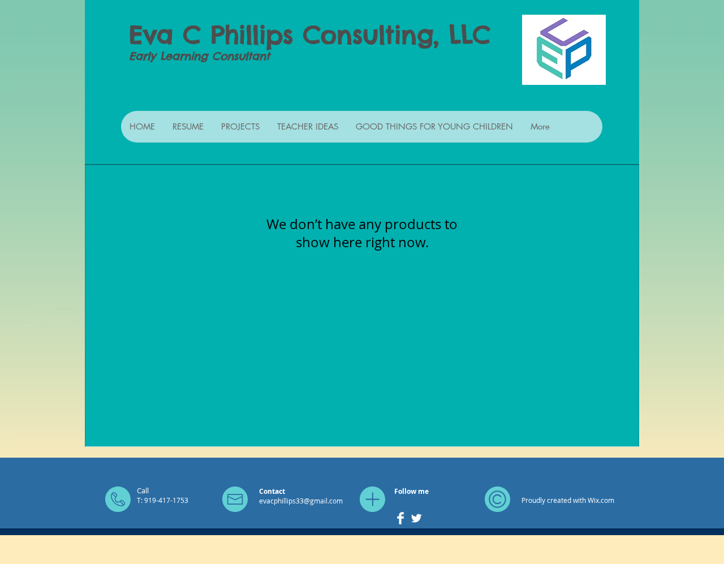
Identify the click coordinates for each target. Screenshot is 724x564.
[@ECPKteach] (416, 518)
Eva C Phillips (211, 34)
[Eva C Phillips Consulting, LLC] (400, 518)
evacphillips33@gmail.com (301, 500)
